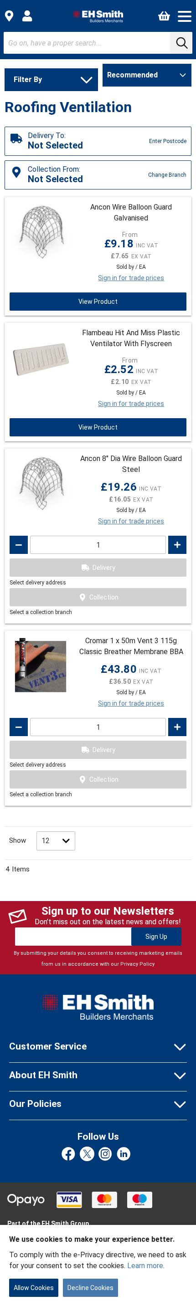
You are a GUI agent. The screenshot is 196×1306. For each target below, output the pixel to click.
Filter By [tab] (28, 79)
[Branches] (9, 16)
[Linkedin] (123, 1155)
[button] (184, 16)
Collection (104, 597)
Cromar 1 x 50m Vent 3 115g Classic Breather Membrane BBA (131, 646)
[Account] (27, 16)
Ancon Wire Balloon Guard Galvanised (131, 212)
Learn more (145, 1265)
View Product (98, 301)
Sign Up (156, 936)
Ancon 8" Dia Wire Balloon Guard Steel (131, 464)
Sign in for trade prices (131, 278)
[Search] (181, 42)
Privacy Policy (137, 964)
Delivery (104, 567)
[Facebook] (68, 1155)
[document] (98, 1265)
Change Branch (167, 175)
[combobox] (98, 43)
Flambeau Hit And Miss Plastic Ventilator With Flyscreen (131, 338)
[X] (87, 1155)
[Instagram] (105, 1155)
